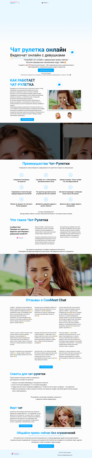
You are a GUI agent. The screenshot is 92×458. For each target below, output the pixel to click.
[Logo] (15, 2)
